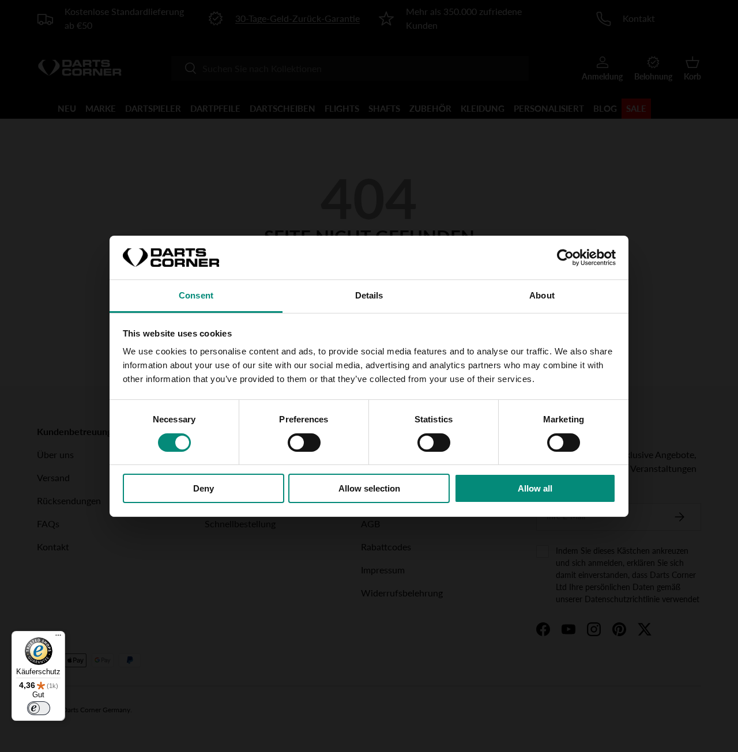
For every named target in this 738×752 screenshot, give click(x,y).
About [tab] (542, 295)
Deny (203, 488)
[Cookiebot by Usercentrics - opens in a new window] (565, 257)
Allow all (535, 488)
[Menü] (58, 638)
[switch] (304, 442)
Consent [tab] (196, 295)
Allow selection (369, 488)
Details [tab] (369, 295)
